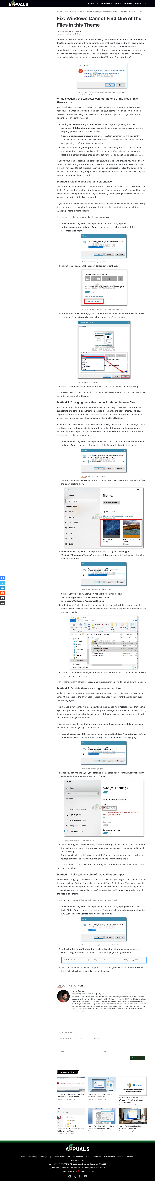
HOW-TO (91, 3)
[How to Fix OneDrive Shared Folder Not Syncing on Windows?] (71, 1117)
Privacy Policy (45, 1156)
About (23, 1156)
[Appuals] (18, 3)
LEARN (127, 3)
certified (66, 34)
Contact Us (129, 1156)
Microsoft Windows (72, 12)
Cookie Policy (59, 1156)
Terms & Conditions (75, 1156)
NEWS (118, 3)
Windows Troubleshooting (89, 12)
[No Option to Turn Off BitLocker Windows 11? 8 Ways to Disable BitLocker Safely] (133, 1086)
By (58, 31)
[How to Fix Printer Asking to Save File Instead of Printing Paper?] (102, 1116)
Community (32, 1156)
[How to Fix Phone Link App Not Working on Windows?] (102, 1084)
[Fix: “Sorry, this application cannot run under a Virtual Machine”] (71, 1084)
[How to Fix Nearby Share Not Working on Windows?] (133, 1116)
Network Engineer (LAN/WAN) (82, 994)
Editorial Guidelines (94, 1156)
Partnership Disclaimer (113, 1156)
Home (61, 12)
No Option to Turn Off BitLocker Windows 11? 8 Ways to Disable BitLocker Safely (131, 1100)
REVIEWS (105, 3)
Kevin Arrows (62, 31)
